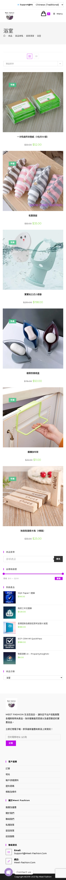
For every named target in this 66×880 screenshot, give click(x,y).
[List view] (36, 56)
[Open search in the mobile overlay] (33, 559)
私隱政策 (10, 824)
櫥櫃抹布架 (33, 452)
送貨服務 (10, 836)
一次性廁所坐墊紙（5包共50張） (33, 136)
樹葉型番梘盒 (33, 373)
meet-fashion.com (24, 862)
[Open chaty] (8, 872)
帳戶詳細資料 (12, 780)
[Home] (4, 36)
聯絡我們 (10, 819)
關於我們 (10, 813)
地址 (8, 774)
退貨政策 (10, 830)
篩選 (59, 578)
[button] (54, 75)
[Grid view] (29, 56)
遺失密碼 (10, 786)
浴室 (39, 36)
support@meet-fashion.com (30, 853)
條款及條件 (11, 791)
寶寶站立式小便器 (33, 294)
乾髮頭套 (33, 215)
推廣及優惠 (11, 807)
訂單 (8, 768)
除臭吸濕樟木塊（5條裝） (33, 530)
